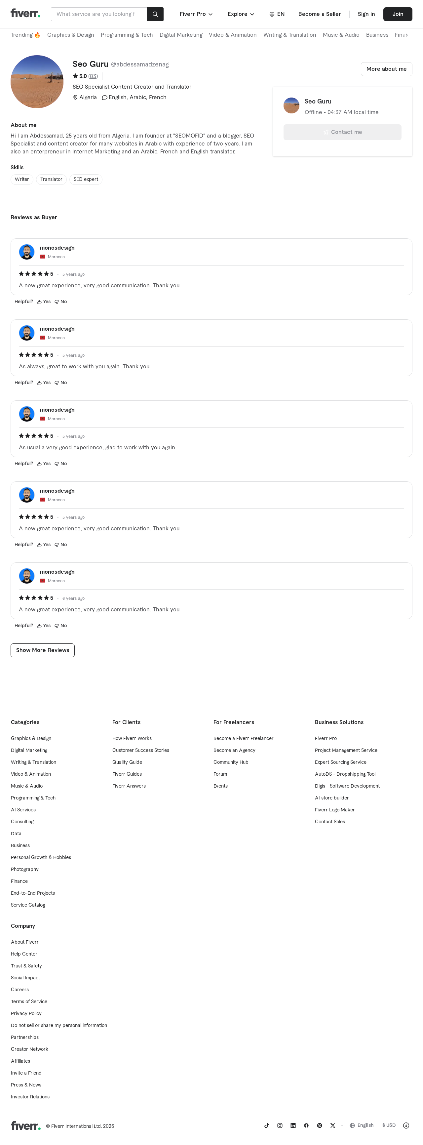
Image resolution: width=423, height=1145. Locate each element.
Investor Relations (30, 1097)
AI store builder (332, 798)
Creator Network (29, 1049)
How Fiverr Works (132, 738)
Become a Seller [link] (319, 14)
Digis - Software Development (347, 786)
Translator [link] (51, 179)
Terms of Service (29, 1002)
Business (377, 35)
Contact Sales (330, 822)
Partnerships (25, 1037)
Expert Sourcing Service (340, 762)
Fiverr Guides (127, 774)
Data (16, 834)
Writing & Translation (289, 35)
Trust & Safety (26, 966)
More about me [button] (386, 69)
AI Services (23, 810)
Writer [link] (22, 179)
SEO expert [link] (86, 179)
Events (220, 786)
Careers (20, 990)
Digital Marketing (181, 35)
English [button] (366, 1125)
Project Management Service (346, 750)
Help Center (24, 954)
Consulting (22, 822)
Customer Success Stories (140, 750)
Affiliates (20, 1061)
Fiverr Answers (129, 786)
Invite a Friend (26, 1073)
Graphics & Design (70, 35)
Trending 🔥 (26, 35)
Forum (220, 774)
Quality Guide (127, 762)
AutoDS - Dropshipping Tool (345, 774)
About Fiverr (25, 942)
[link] (267, 1125)
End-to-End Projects (33, 893)
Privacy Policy (26, 1013)
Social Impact (25, 978)
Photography (25, 869)
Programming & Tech (127, 35)
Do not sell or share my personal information (59, 1025)
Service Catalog (28, 905)
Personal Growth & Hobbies (41, 857)
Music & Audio (341, 35)
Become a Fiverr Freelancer (243, 738)
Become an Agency (234, 750)
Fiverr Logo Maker (335, 810)
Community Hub (231, 762)
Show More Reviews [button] (42, 650)
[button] (196, 14)
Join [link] (398, 14)
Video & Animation (233, 35)
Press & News (26, 1085)
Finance (19, 881)
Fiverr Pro (326, 738)
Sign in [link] (366, 14)
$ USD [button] (389, 1125)
